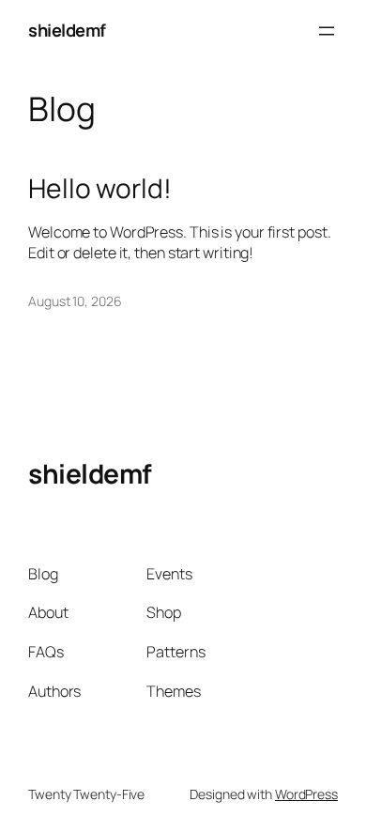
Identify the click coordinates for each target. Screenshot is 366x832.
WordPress (306, 794)
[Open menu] (326, 31)
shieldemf (67, 30)
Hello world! (100, 189)
